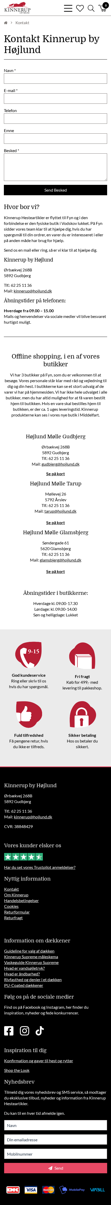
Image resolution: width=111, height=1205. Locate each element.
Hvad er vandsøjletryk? (24, 968)
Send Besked (55, 189)
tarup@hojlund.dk (60, 511)
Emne (9, 130)
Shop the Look (16, 1070)
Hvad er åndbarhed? (22, 973)
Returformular (17, 911)
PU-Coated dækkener (23, 985)
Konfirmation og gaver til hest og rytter (38, 1060)
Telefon (10, 110)
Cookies (11, 906)
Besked (10, 150)
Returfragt (13, 917)
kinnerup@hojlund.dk (33, 290)
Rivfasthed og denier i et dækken (33, 979)
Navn (8, 70)
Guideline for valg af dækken (29, 950)
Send (58, 1167)
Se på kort (55, 473)
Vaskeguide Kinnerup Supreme (31, 962)
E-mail (9, 90)
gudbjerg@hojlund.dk (61, 463)
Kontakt (11, 889)
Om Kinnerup (16, 894)
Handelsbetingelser (21, 900)
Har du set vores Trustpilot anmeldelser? (39, 867)
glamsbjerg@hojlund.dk (60, 559)
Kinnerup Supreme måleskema (31, 956)
